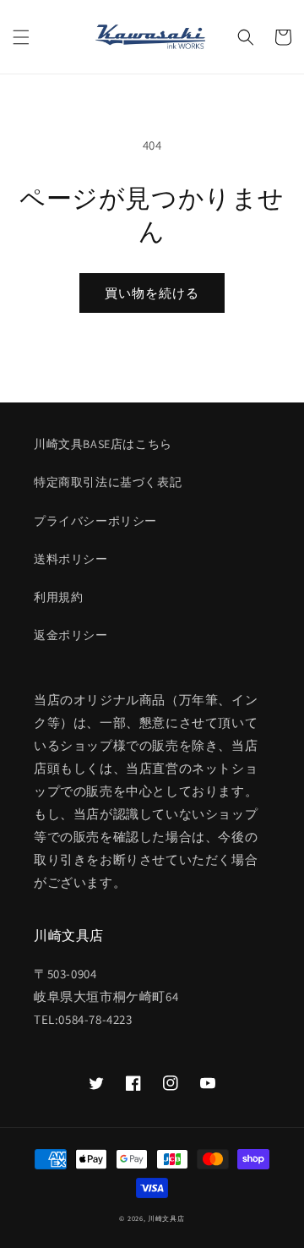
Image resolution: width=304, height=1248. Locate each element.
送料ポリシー (71, 559)
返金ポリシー (71, 635)
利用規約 (58, 597)
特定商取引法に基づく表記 (108, 482)
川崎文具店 (166, 1218)
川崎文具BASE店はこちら (103, 444)
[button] (21, 37)
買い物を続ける (152, 293)
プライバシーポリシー (95, 520)
